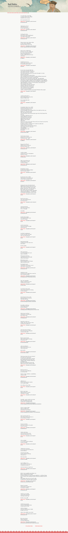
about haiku (12, 12)
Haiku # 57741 (23, 333)
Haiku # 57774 (23, 21)
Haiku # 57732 (23, 411)
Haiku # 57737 (23, 365)
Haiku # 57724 (23, 489)
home (8, 12)
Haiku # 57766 (23, 131)
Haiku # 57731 (23, 419)
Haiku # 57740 (23, 341)
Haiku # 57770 (23, 57)
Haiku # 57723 (23, 499)
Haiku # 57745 (23, 325)
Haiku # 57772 (23, 37)
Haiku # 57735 (23, 386)
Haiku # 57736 (23, 376)
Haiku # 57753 (23, 247)
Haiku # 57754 (23, 236)
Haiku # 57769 (23, 65)
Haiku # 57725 (23, 480)
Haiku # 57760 (23, 180)
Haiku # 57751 (23, 275)
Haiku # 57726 (23, 468)
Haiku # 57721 (23, 521)
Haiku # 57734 (23, 394)
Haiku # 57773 (23, 29)
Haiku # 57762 (23, 164)
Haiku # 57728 (23, 443)
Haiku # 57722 (23, 513)
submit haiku (16, 12)
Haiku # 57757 (23, 212)
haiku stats (26, 12)
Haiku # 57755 (23, 228)
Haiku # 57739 (23, 351)
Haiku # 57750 (23, 284)
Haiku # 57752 (23, 267)
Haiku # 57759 (23, 193)
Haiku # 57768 (23, 91)
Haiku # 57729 (23, 435)
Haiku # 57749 (23, 292)
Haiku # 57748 (23, 300)
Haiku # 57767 (23, 102)
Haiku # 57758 (23, 202)
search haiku (21, 12)
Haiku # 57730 (23, 427)
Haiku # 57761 (23, 172)
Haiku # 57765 (23, 139)
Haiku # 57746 (23, 316)
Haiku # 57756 (23, 220)
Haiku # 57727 (23, 458)
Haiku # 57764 (23, 147)
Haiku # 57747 (23, 308)
